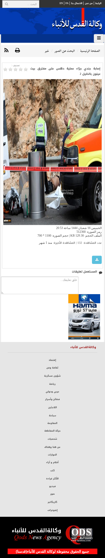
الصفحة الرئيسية (90, 51)
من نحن (89, 3)
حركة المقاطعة (52, 430)
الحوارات (52, 454)
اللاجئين (52, 407)
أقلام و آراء (52, 462)
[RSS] (6, 50)
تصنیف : (15, 65)
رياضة (52, 384)
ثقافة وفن (52, 367)
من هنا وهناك (52, 447)
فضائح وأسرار (52, 399)
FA (67, 3)
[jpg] (97, 260)
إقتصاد (52, 360)
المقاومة (52, 423)
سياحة (52, 415)
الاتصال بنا (76, 3)
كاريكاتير (52, 502)
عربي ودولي (52, 391)
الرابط (98, 3)
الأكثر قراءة (52, 478)
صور (52, 494)
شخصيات (52, 439)
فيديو (52, 486)
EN (61, 3)
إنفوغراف (52, 510)
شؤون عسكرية (52, 376)
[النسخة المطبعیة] (17, 50)
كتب (52, 470)
